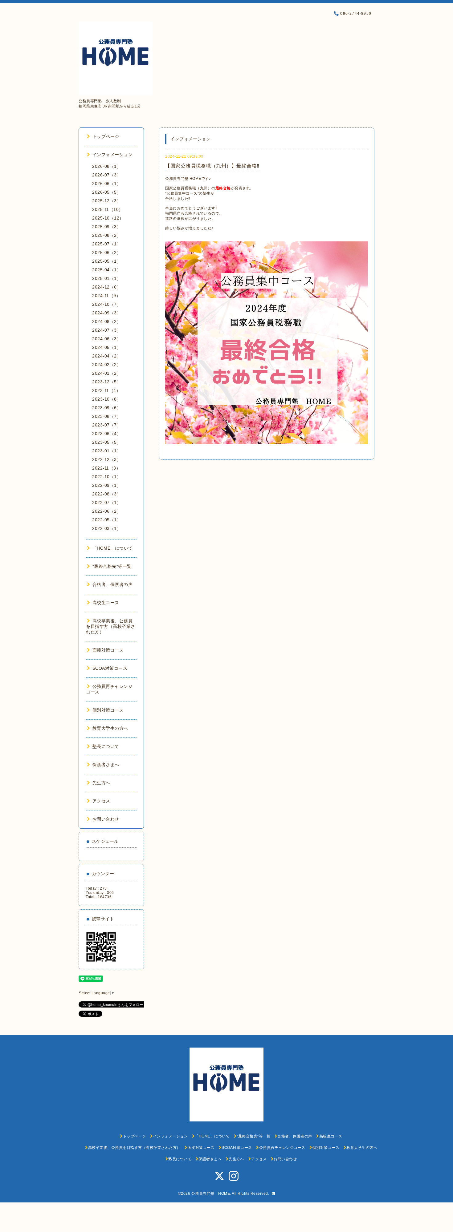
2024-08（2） (106, 321)
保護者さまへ (105, 764)
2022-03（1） (106, 528)
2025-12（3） (106, 200)
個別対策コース (108, 710)
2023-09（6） (106, 407)
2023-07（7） (106, 424)
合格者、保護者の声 (112, 584)
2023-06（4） (106, 433)
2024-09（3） (106, 312)
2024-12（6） (106, 287)
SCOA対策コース (109, 668)
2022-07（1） (106, 502)
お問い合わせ (105, 819)
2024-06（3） (106, 338)
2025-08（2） (106, 235)
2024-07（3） (106, 330)
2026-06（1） (106, 183)
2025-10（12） (108, 218)
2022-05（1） (106, 519)
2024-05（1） (106, 347)
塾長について (105, 746)
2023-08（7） (106, 416)
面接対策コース (108, 650)
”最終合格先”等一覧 (112, 566)
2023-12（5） (106, 381)
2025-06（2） (106, 252)
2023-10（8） (106, 399)
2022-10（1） (106, 476)
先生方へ (101, 782)
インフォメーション (112, 154)
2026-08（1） (106, 166)
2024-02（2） (106, 364)
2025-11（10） (107, 209)
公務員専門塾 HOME (210, 1193)
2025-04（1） (106, 269)
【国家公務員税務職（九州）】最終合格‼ (212, 165)
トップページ (105, 136)
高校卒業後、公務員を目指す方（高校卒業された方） (110, 626)
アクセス (101, 800)
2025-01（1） (106, 278)
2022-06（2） (106, 511)
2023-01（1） (106, 450)
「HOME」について (112, 548)
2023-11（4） (106, 390)
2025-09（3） (106, 226)
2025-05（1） (106, 261)
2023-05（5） (106, 442)
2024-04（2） (106, 355)
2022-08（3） (106, 493)
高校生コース (105, 602)
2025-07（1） (106, 243)
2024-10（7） (106, 304)
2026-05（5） (106, 192)
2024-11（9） (106, 295)
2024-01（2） (106, 373)
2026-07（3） (106, 174)
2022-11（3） (106, 468)
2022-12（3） (106, 459)
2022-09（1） (106, 485)
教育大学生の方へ (110, 728)
